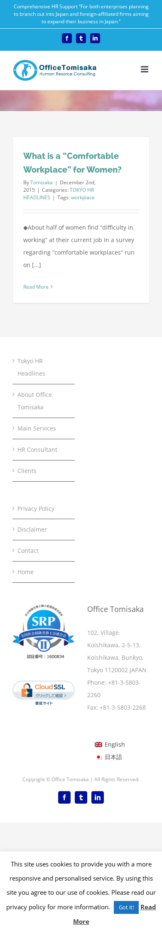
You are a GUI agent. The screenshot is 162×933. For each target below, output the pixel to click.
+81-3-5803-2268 (123, 707)
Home (25, 572)
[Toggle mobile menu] (145, 69)
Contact (28, 550)
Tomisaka (41, 182)
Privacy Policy (35, 508)
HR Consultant (37, 449)
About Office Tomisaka (34, 401)
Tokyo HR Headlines (31, 367)
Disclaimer (32, 529)
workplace (83, 197)
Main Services (36, 428)
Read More (36, 286)
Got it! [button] (126, 907)
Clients (27, 471)
